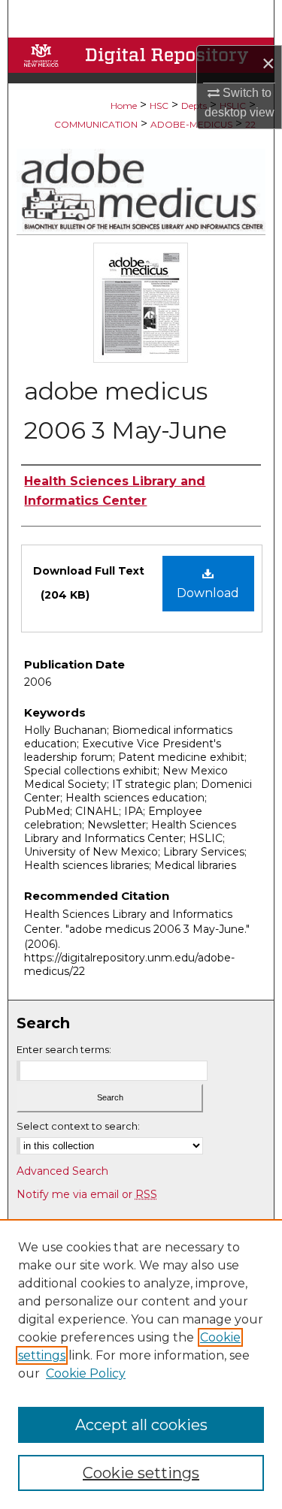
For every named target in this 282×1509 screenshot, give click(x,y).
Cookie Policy (86, 1373)
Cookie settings (141, 1473)
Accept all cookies (141, 1425)
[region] (141, 1364)
